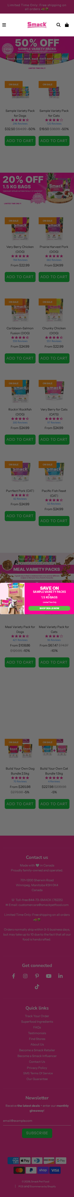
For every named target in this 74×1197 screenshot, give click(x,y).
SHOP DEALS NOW (49, 608)
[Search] (58, 25)
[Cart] (67, 25)
